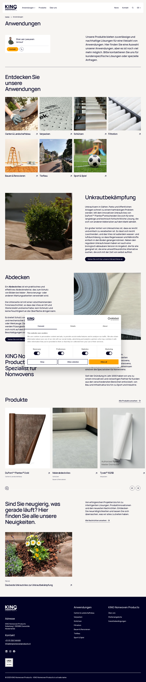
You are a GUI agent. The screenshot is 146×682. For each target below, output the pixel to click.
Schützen (78, 621)
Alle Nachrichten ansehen (96, 520)
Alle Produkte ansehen (128, 401)
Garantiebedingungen (117, 621)
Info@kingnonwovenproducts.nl (18, 644)
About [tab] (105, 326)
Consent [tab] (41, 326)
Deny (42, 362)
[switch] (61, 353)
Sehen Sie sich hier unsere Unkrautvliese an (105, 259)
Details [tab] (73, 326)
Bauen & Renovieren (82, 629)
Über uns (111, 613)
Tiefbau (77, 633)
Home (7, 17)
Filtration (77, 625)
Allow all (104, 362)
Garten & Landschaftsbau (84, 613)
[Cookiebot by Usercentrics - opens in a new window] (109, 319)
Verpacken (78, 617)
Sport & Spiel (79, 637)
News (116, 8)
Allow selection (73, 362)
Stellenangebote (115, 617)
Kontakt (125, 8)
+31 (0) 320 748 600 (13, 640)
